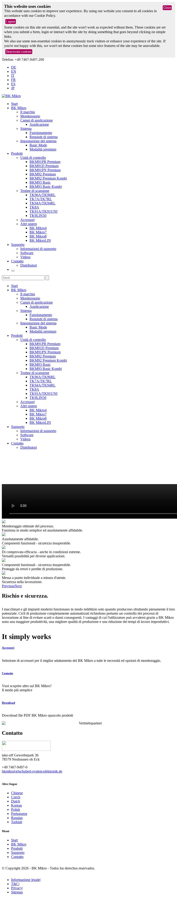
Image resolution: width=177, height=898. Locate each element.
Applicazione (39, 124)
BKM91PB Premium (45, 162)
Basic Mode (38, 145)
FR (13, 80)
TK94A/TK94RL (43, 203)
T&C (15, 884)
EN (13, 71)
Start (14, 104)
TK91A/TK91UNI (43, 211)
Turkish (16, 822)
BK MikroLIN (40, 240)
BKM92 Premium (43, 174)
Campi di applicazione (36, 120)
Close (167, 7)
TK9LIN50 (38, 216)
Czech (15, 797)
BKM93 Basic (40, 182)
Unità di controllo (33, 158)
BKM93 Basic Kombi (46, 187)
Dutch (15, 801)
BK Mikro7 (38, 232)
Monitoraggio (30, 116)
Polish (15, 809)
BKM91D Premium (44, 166)
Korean (16, 805)
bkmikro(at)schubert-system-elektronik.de (32, 771)
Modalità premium (43, 149)
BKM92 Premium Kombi (48, 178)
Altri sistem (28, 224)
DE (13, 67)
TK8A (34, 207)
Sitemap (17, 892)
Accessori (27, 220)
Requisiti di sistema (44, 137)
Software (26, 253)
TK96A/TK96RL (43, 195)
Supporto (17, 245)
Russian (17, 818)
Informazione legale (25, 880)
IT (13, 76)
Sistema (26, 129)
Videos (25, 257)
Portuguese (19, 814)
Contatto (17, 261)
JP (13, 88)
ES (13, 84)
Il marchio (27, 112)
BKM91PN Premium (45, 170)
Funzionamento (41, 133)
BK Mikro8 (38, 236)
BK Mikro (18, 108)
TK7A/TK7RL (41, 199)
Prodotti (17, 153)
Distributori (28, 265)
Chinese (17, 793)
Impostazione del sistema (38, 141)
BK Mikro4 (38, 228)
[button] (8, 586)
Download (8, 702)
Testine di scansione (34, 191)
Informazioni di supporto (38, 249)
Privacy (16, 888)
